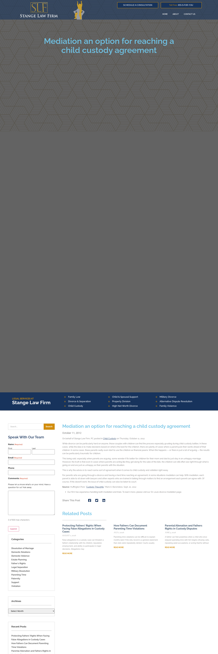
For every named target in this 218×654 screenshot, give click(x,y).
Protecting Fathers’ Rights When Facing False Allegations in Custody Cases (83, 528)
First (10, 448)
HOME (165, 14)
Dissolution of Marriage (22, 548)
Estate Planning (19, 559)
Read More (67, 553)
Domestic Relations (20, 552)
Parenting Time (18, 575)
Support (15, 582)
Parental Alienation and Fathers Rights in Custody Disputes (183, 527)
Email (15, 458)
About (176, 14)
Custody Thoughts (95, 487)
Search (49, 426)
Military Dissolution (20, 571)
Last (34, 448)
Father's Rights (18, 563)
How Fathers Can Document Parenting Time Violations (130, 527)
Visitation (15, 586)
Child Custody (109, 438)
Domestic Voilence (20, 556)
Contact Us (189, 14)
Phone (11, 468)
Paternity (15, 578)
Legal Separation (19, 567)
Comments (18, 478)
